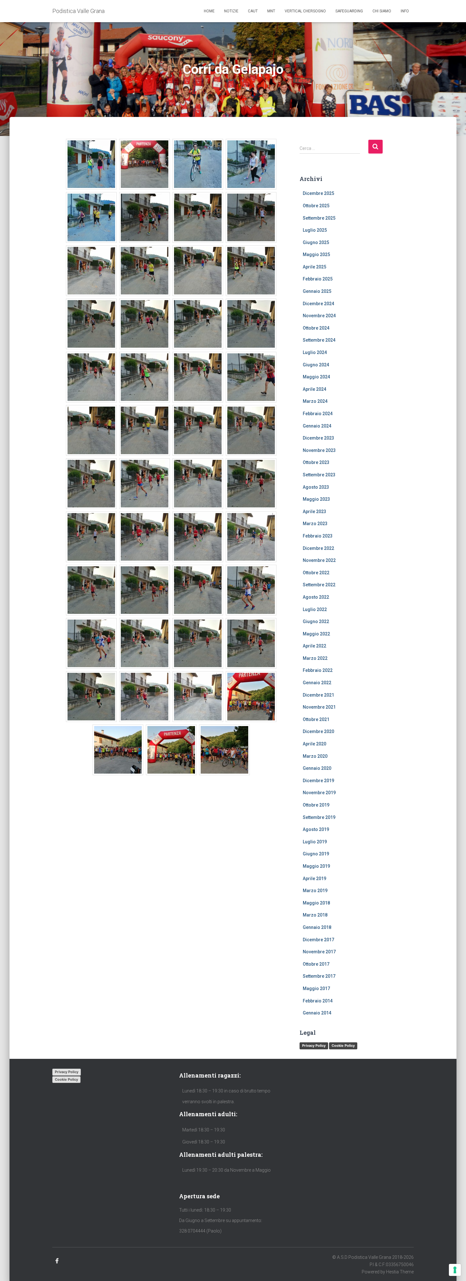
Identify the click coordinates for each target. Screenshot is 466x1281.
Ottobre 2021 (316, 719)
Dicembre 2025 (318, 193)
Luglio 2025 (315, 230)
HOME (209, 11)
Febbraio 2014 (318, 1000)
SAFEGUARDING (349, 11)
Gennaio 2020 (317, 768)
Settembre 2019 (319, 817)
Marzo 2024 (315, 401)
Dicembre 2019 (318, 780)
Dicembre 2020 (318, 731)
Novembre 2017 (319, 951)
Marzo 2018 (315, 914)
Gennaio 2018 (317, 927)
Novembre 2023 (319, 450)
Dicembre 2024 (318, 303)
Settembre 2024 (319, 340)
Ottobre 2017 (316, 964)
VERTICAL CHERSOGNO (305, 11)
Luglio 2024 (315, 352)
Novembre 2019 (319, 792)
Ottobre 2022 (316, 572)
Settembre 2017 (319, 976)
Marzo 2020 (315, 756)
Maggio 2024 (316, 376)
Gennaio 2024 (317, 425)
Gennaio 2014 (317, 1012)
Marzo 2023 (315, 523)
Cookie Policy (343, 1045)
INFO (405, 11)
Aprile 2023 (314, 511)
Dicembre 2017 (318, 939)
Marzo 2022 (315, 658)
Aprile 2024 (314, 389)
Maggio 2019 (316, 866)
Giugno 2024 (316, 364)
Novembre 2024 (319, 315)
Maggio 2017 (316, 988)
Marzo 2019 (315, 890)
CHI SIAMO (381, 11)
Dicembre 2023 (318, 438)
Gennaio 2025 (317, 291)
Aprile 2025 (314, 266)
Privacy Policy (314, 1045)
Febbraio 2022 (318, 670)
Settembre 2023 (319, 474)
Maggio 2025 (316, 254)
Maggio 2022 (316, 633)
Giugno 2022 (316, 621)
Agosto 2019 (316, 829)
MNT (271, 11)
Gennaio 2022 (317, 682)
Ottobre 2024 (316, 328)
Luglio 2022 (315, 609)
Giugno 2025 (316, 242)
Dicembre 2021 (318, 695)
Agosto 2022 (316, 597)
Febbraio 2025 (318, 278)
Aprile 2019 (314, 878)
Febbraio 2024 (318, 413)
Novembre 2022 (319, 560)
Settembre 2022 (319, 584)
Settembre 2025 (319, 218)
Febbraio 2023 (318, 535)
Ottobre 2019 (316, 805)
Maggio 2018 (316, 902)
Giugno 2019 (316, 853)
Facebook (57, 1261)
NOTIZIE (231, 11)
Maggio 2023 (316, 499)
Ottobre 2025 (316, 205)
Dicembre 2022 (318, 548)
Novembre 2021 (319, 707)
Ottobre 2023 (316, 462)
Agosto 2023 (316, 487)
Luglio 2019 (315, 841)
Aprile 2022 (314, 645)
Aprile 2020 (314, 743)
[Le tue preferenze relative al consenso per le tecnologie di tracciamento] (455, 1270)
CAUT (253, 11)
